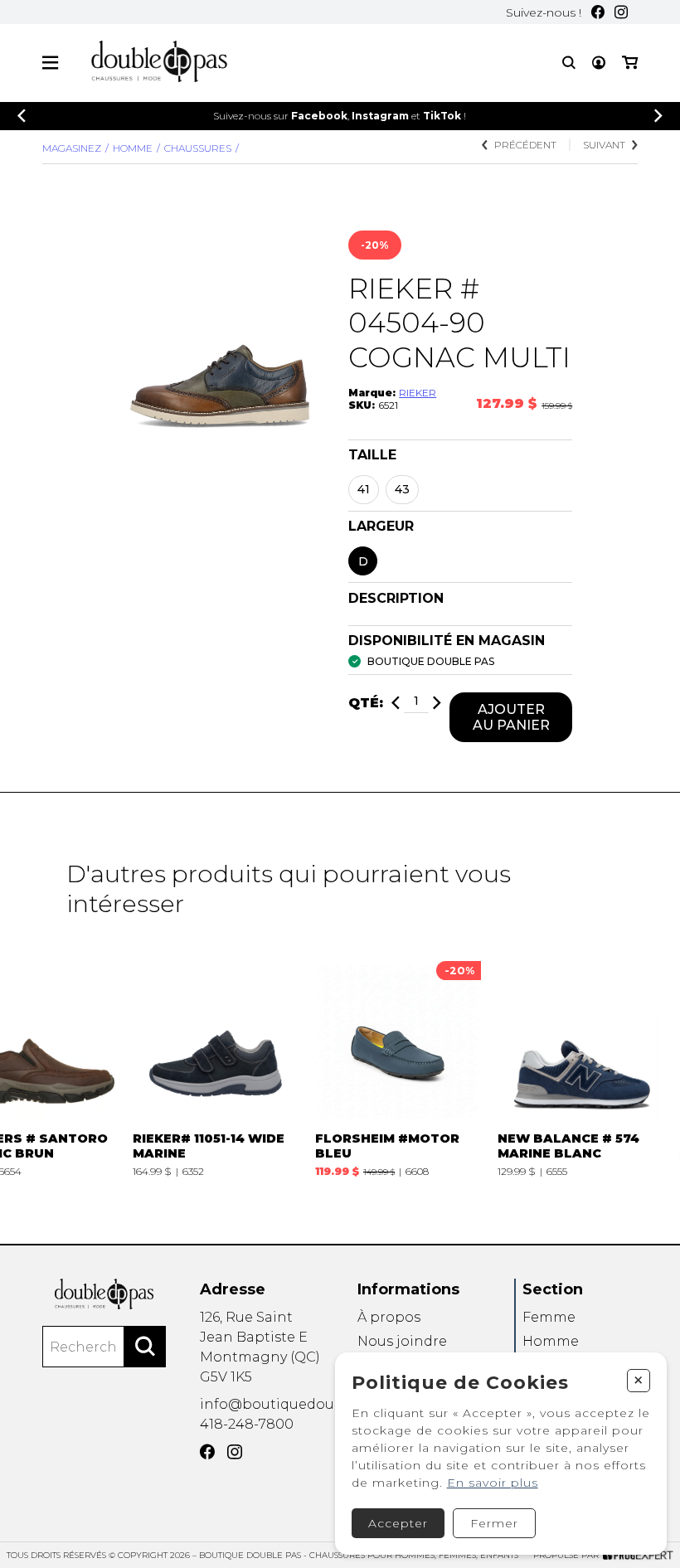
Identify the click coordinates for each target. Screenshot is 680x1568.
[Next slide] (658, 116)
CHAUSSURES (197, 148)
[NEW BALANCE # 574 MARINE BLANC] (580, 1065)
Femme (549, 1317)
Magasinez (71, 148)
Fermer (494, 1523)
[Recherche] (569, 62)
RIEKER (417, 392)
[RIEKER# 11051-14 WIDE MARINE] (216, 1065)
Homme (133, 148)
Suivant (604, 144)
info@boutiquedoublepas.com (307, 1404)
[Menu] (50, 62)
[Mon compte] (598, 62)
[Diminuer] (395, 703)
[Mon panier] (630, 62)
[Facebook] (598, 12)
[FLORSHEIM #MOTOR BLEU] (398, 1065)
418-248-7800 (247, 1424)
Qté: (365, 703)
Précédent (525, 144)
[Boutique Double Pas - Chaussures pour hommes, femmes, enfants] (104, 1293)
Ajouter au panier (511, 717)
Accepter (398, 1523)
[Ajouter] (437, 703)
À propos (388, 1317)
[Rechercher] (145, 1346)
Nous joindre (402, 1341)
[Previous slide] (21, 116)
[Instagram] (621, 12)
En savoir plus (492, 1482)
